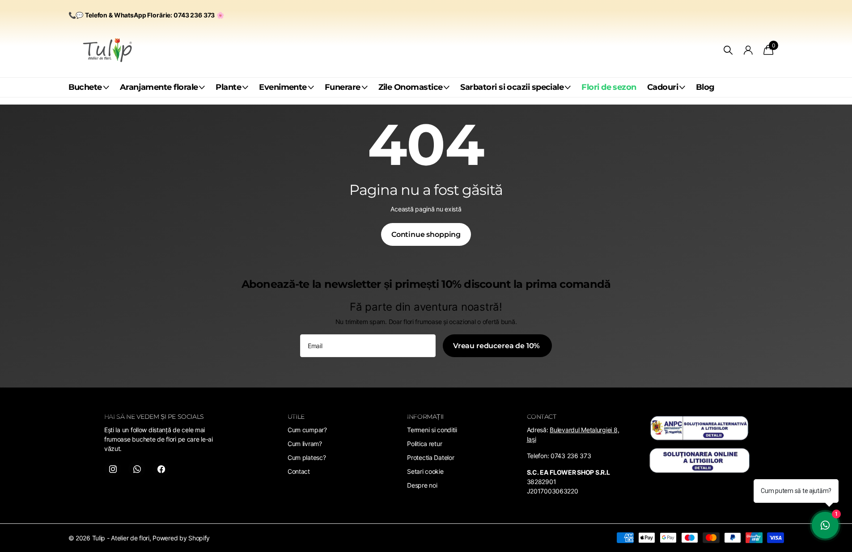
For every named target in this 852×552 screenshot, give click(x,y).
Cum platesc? (307, 457)
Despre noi (422, 485)
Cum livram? (305, 443)
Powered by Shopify (181, 538)
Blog (705, 87)
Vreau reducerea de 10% (497, 345)
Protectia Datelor (430, 457)
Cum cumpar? (307, 430)
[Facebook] (161, 468)
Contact (299, 471)
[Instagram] (112, 468)
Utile (296, 417)
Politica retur (424, 443)
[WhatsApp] (136, 468)
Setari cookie (425, 471)
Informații (425, 417)
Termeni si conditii (432, 430)
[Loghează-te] (748, 50)
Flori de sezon (608, 87)
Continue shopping (426, 234)
